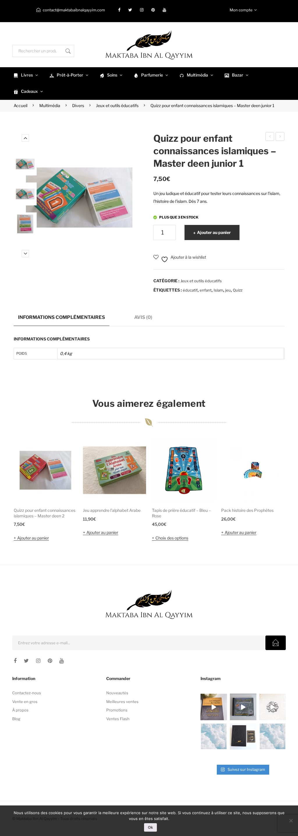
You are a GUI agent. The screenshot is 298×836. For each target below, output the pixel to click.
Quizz (237, 290)
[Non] (291, 820)
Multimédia (49, 105)
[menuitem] (25, 75)
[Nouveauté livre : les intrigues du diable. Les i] (214, 707)
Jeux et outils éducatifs (117, 105)
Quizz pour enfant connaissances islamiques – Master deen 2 (270, 137)
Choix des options (171, 537)
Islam (218, 290)
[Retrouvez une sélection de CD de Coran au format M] (243, 707)
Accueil (20, 105)
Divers (78, 105)
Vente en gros (25, 701)
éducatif (190, 290)
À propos (20, 710)
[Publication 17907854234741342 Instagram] (214, 736)
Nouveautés (117, 693)
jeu (228, 290)
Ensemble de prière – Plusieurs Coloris (280, 137)
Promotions (116, 710)
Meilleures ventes (122, 701)
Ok (150, 827)
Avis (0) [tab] (143, 317)
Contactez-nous (26, 693)
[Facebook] (119, 10)
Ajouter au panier (214, 232)
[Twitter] (130, 10)
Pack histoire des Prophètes (247, 510)
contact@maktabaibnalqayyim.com (74, 10)
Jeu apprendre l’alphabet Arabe (112, 510)
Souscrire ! (275, 643)
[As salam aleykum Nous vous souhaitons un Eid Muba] (272, 707)
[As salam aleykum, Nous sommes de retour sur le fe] (272, 736)
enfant (206, 290)
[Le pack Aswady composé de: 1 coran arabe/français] (243, 736)
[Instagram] (142, 10)
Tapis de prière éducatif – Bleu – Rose (181, 513)
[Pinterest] (153, 10)
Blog (16, 718)
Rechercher (68, 51)
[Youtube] (164, 10)
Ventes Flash (118, 718)
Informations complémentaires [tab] (61, 317)
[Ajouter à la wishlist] (64, 450)
